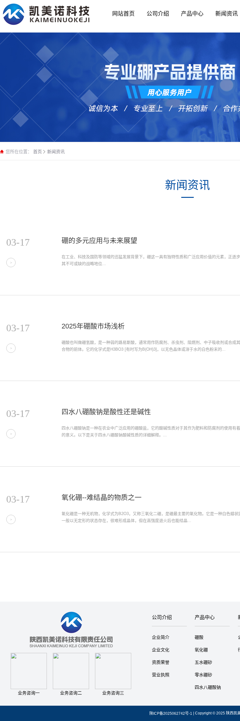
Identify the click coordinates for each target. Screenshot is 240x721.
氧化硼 (201, 649)
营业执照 (160, 674)
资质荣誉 (160, 662)
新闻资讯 (56, 151)
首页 (37, 151)
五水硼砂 (203, 662)
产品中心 (205, 617)
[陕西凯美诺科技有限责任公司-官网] (47, 12)
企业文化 (160, 649)
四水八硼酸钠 (208, 687)
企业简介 (160, 637)
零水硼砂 (203, 674)
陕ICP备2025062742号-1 (170, 713)
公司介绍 (162, 617)
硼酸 (199, 637)
